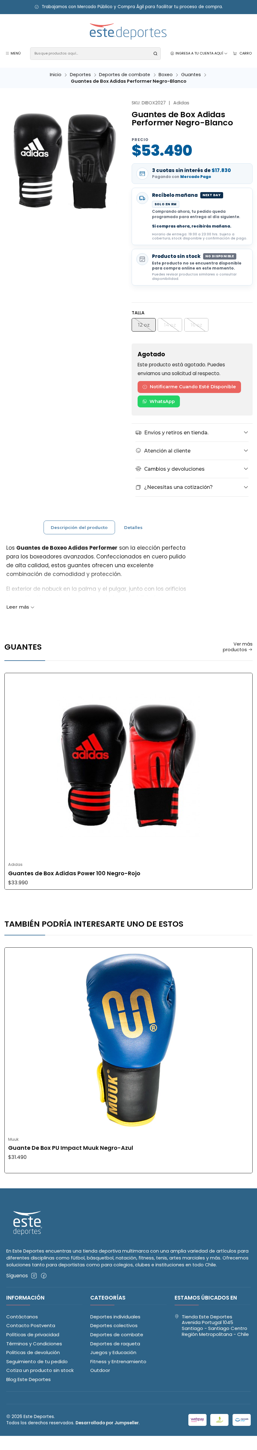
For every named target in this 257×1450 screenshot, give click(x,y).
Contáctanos (22, 1316)
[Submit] (155, 53)
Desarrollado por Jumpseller (107, 1423)
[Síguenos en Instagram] (34, 1275)
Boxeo (166, 74)
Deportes (80, 74)
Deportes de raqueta (115, 1343)
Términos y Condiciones (34, 1343)
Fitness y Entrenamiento (118, 1361)
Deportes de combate (124, 74)
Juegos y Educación (113, 1352)
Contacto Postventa (30, 1325)
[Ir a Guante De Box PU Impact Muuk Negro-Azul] (128, 1040)
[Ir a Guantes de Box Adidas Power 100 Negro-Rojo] (128, 766)
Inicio (55, 74)
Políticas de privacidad (32, 1334)
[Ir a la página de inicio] (128, 31)
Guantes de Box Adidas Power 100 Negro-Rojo (74, 873)
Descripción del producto (79, 527)
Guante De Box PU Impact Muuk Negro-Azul (70, 1148)
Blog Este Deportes (28, 1379)
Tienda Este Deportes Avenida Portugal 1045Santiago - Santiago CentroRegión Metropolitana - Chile (215, 1325)
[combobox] (95, 53)
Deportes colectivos (114, 1325)
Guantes (191, 74)
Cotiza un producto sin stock (40, 1370)
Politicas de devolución (33, 1352)
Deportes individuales (115, 1316)
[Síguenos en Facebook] (43, 1275)
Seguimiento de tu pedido (37, 1361)
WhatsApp (162, 401)
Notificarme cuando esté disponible (193, 387)
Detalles (133, 527)
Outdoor (100, 1370)
